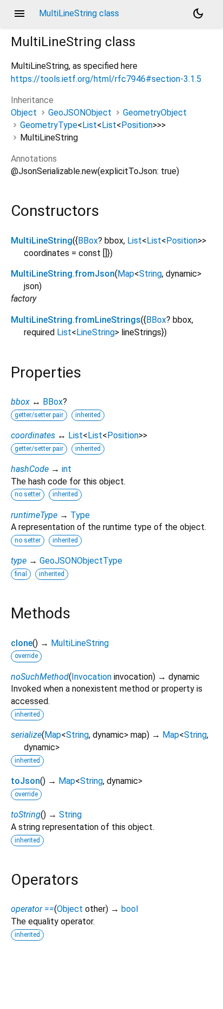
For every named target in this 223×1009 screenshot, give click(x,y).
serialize (26, 735)
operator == (32, 909)
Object (24, 112)
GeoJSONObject (80, 112)
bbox (20, 402)
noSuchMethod (40, 677)
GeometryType (48, 125)
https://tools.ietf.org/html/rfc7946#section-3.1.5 (106, 79)
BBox (88, 240)
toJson (25, 781)
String (150, 274)
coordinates (33, 435)
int (66, 469)
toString (26, 814)
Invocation (91, 677)
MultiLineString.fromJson (63, 274)
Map (125, 274)
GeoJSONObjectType (81, 560)
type (19, 560)
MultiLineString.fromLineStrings (76, 320)
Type (80, 515)
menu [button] (19, 13)
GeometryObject (155, 112)
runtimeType (34, 515)
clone (21, 643)
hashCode (30, 469)
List (89, 125)
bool (129, 909)
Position (137, 125)
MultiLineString (42, 240)
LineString (95, 332)
